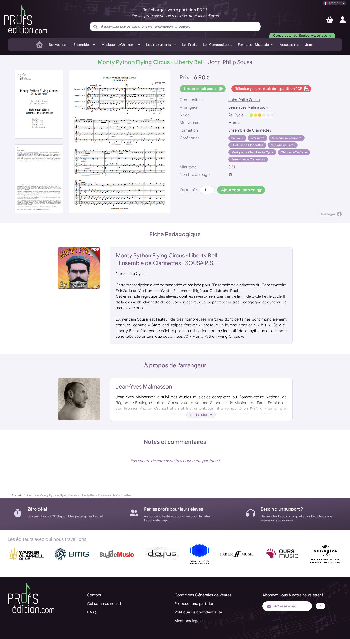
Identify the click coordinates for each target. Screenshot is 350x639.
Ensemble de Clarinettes (248, 159)
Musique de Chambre (286, 138)
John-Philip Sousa (244, 99)
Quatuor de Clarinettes (247, 145)
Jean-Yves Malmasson (248, 107)
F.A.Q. (92, 612)
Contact (94, 595)
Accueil (16, 495)
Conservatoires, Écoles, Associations (302, 35)
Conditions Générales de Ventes (203, 595)
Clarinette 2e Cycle (294, 152)
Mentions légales (190, 621)
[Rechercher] (95, 27)
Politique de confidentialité (198, 612)
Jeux (309, 44)
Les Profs (189, 44)
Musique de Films (283, 145)
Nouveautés (58, 44)
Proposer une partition (194, 603)
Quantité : (188, 190)
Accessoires (289, 44)
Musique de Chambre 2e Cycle (252, 152)
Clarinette (257, 138)
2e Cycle (237, 138)
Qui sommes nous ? (104, 603)
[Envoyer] (320, 606)
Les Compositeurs (217, 44)
